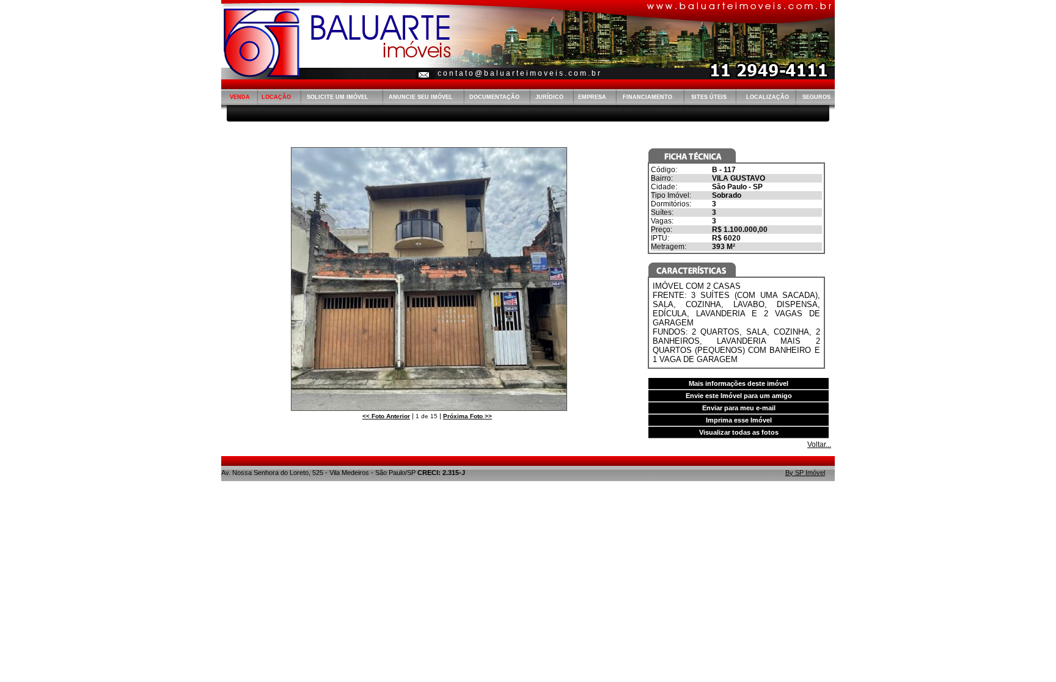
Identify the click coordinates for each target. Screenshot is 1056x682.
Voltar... (819, 444)
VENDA (240, 97)
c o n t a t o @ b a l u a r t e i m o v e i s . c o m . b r (519, 73)
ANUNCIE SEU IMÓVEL (421, 97)
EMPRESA (592, 97)
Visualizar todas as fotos (739, 432)
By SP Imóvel (805, 472)
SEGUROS (816, 97)
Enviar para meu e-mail (739, 408)
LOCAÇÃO (276, 97)
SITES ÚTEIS (709, 97)
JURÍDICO (549, 97)
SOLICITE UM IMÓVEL (338, 97)
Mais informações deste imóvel (738, 383)
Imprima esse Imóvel (739, 420)
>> (467, 416)
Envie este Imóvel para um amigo (739, 395)
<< (386, 416)
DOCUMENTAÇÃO (494, 97)
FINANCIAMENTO (647, 97)
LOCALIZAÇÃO (767, 97)
